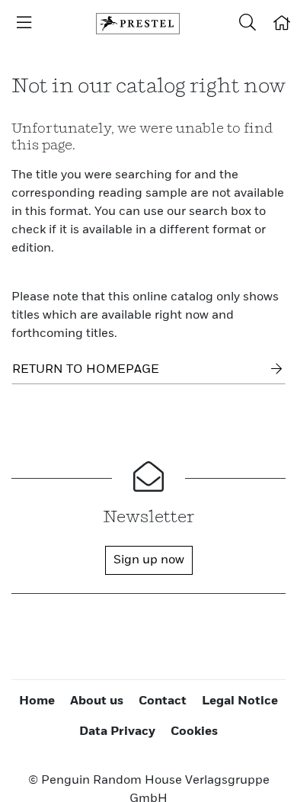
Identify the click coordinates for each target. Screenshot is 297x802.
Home (37, 701)
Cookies (194, 732)
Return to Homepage (85, 370)
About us (96, 701)
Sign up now (148, 560)
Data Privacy (117, 732)
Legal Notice (240, 701)
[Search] (247, 23)
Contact (163, 701)
